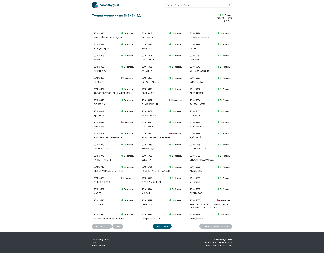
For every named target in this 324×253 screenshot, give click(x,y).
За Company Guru (102, 226)
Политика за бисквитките (219, 245)
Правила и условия (222, 239)
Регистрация (98, 245)
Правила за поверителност (218, 242)
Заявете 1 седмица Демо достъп (216, 226)
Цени (118, 226)
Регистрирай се (162, 226)
